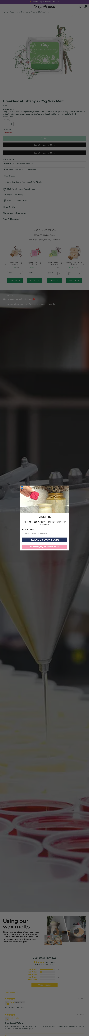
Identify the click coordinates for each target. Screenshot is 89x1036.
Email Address (28, 529)
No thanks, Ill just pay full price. (44, 547)
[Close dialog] (22, 487)
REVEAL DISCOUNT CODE (44, 539)
